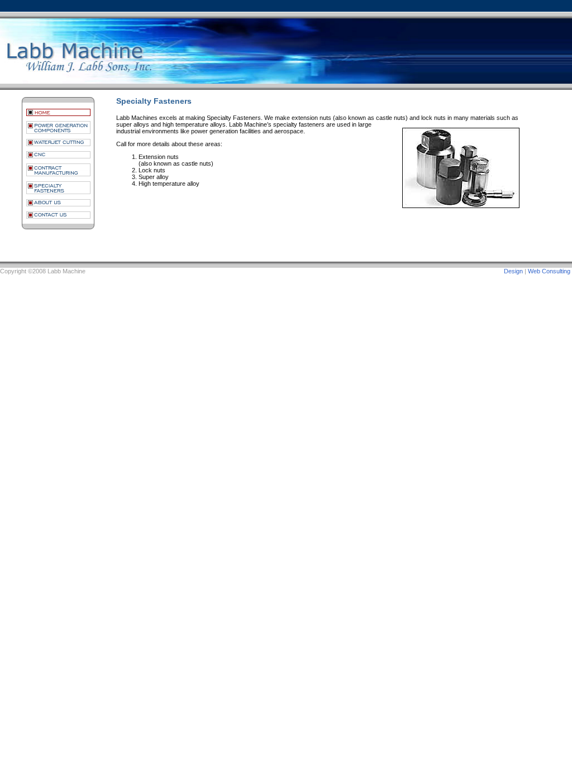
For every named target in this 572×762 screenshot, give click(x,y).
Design (513, 271)
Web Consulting (549, 271)
